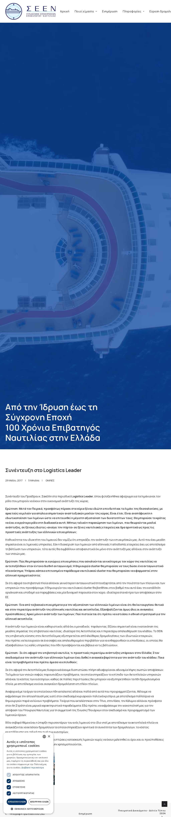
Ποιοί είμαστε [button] (84, 11)
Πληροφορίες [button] (132, 11)
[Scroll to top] (164, 803)
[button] (28, 808)
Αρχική (64, 11)
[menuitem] (65, 11)
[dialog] (28, 773)
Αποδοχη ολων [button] (17, 801)
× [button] (49, 736)
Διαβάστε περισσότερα (33, 767)
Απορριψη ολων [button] (39, 801)
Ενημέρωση (110, 11)
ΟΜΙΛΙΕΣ (50, 480)
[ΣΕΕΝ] (30, 11)
